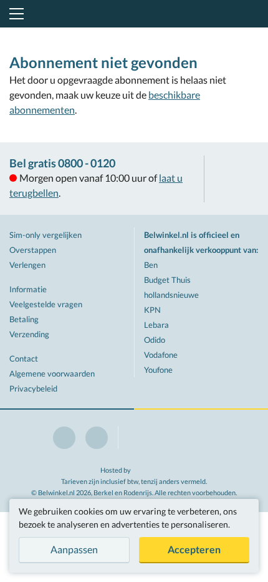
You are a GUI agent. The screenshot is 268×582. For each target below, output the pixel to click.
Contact (23, 358)
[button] (14, 13)
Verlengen (27, 265)
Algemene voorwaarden (52, 373)
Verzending (29, 334)
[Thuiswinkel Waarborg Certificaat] (236, 178)
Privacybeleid (33, 388)
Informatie (28, 289)
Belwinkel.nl (134, 13)
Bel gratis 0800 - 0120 (62, 163)
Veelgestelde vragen (45, 304)
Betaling (24, 319)
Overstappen (32, 250)
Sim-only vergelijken (45, 235)
